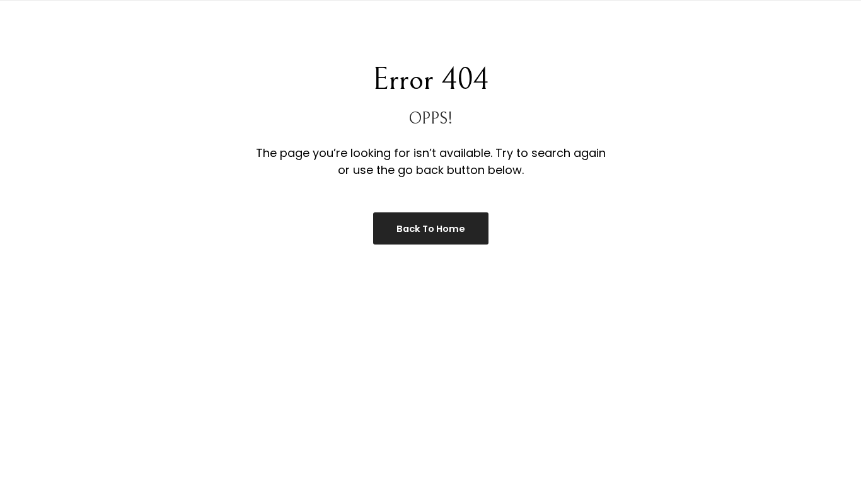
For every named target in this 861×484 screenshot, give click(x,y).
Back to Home (430, 228)
